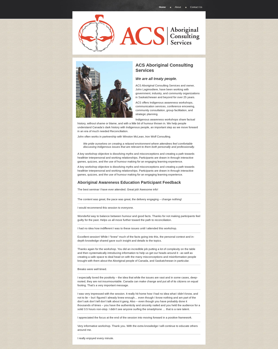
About (178, 7)
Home (162, 7)
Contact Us (196, 7)
